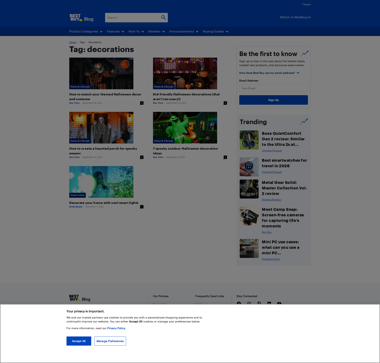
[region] (190, 333)
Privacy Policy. (116, 328)
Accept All (79, 341)
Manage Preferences (110, 341)
